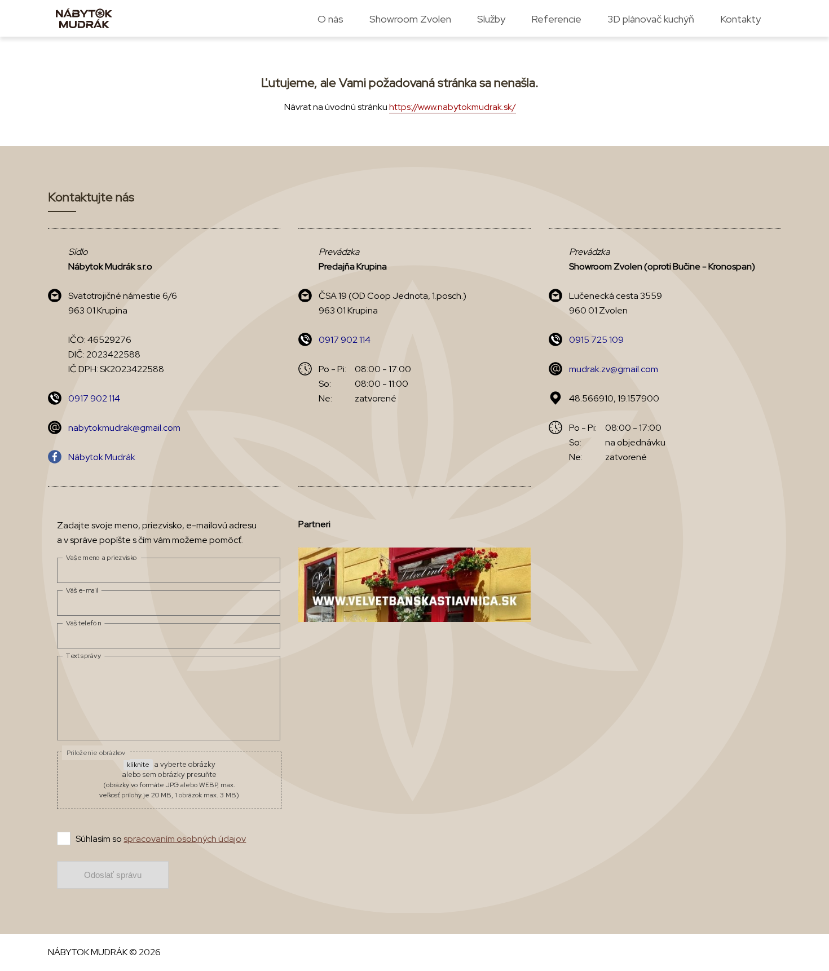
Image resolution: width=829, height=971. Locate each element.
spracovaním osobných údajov (185, 839)
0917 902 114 (94, 398)
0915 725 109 (596, 340)
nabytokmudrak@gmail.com (124, 428)
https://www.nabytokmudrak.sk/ (452, 107)
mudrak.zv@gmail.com (613, 369)
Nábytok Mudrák (101, 457)
